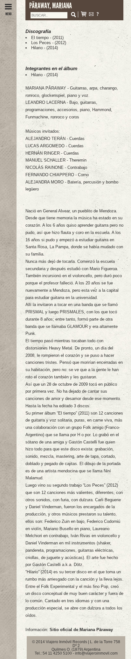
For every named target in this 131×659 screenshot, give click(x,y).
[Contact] (91, 15)
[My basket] (83, 15)
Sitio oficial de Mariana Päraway (81, 629)
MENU (8, 14)
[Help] (97, 15)
